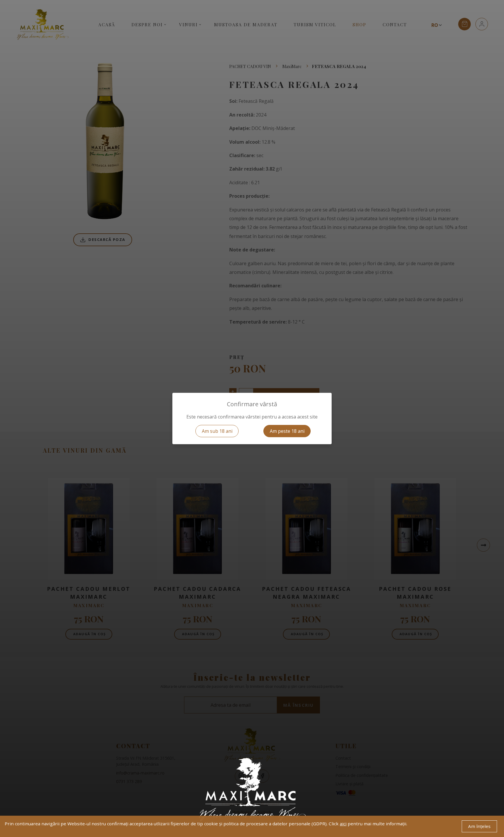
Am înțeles (479, 826)
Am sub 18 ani (217, 431)
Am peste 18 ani (287, 431)
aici (343, 823)
